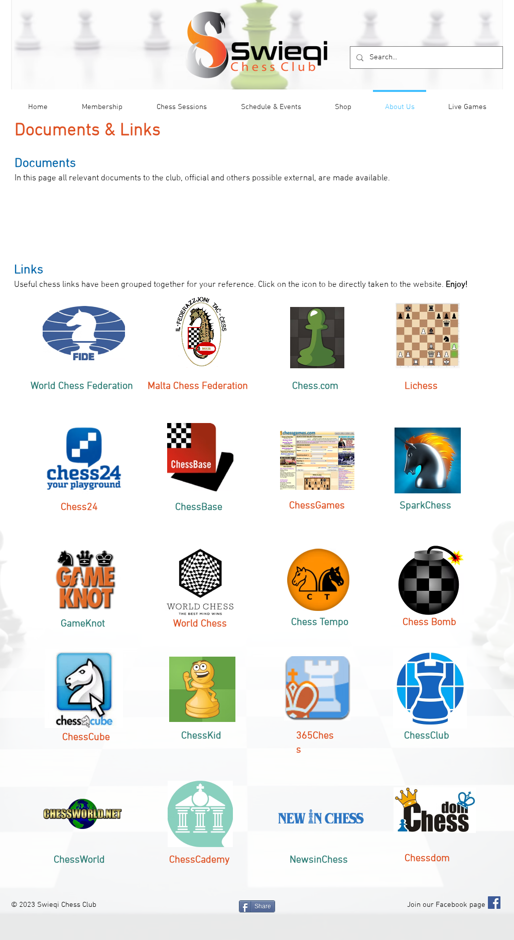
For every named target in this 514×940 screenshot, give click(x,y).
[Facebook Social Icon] (494, 902)
